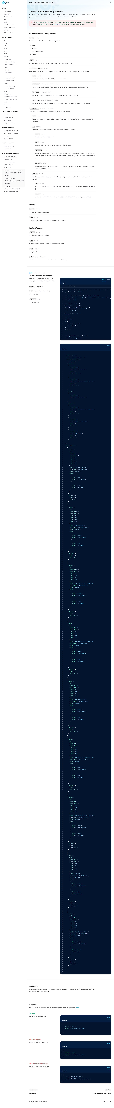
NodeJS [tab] (104, 279)
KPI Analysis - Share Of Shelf (102, 1093)
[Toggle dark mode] (110, 2)
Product (32, 205)
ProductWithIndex (36, 228)
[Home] (6, 2)
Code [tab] (108, 345)
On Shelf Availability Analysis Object (42, 33)
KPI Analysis (33, 1093)
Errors (77, 1007)
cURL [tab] (108, 279)
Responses (33, 1005)
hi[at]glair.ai (56, 24)
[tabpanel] (85, 312)
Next (107, 1090)
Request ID (33, 986)
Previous (34, 1090)
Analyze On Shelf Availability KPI (41, 276)
